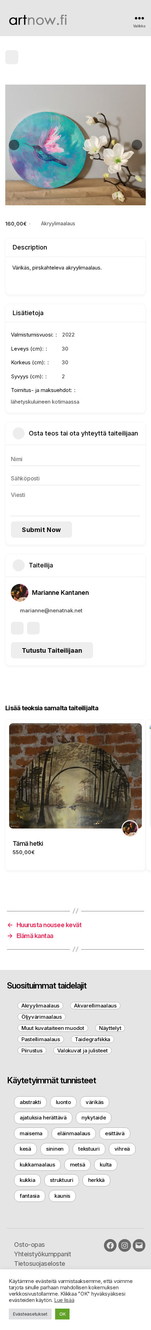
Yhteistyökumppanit (42, 1254)
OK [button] (62, 1314)
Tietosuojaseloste (39, 1263)
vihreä (122, 1148)
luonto (63, 1102)
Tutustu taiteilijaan (52, 650)
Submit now (41, 529)
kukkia (27, 1180)
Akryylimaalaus (58, 223)
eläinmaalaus (73, 1133)
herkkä (96, 1180)
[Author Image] (130, 828)
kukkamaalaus (37, 1164)
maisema (31, 1133)
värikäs (95, 1102)
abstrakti (30, 1102)
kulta (106, 1164)
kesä (25, 1148)
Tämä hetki (28, 843)
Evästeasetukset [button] (30, 1314)
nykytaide (93, 1117)
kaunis (62, 1195)
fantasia (30, 1195)
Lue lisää (64, 1300)
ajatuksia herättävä (43, 1117)
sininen (55, 1148)
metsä (77, 1164)
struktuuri (61, 1180)
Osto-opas (29, 1244)
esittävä (115, 1133)
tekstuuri (89, 1148)
